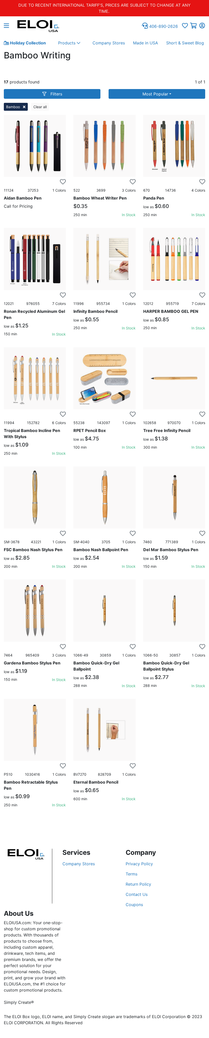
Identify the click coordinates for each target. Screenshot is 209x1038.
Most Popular (155, 93)
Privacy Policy (139, 863)
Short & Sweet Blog (185, 42)
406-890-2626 (163, 26)
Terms (131, 873)
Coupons (134, 904)
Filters (56, 93)
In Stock (129, 215)
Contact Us (137, 894)
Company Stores (109, 42)
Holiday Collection (27, 42)
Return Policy (138, 884)
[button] (8, 26)
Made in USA (145, 42)
